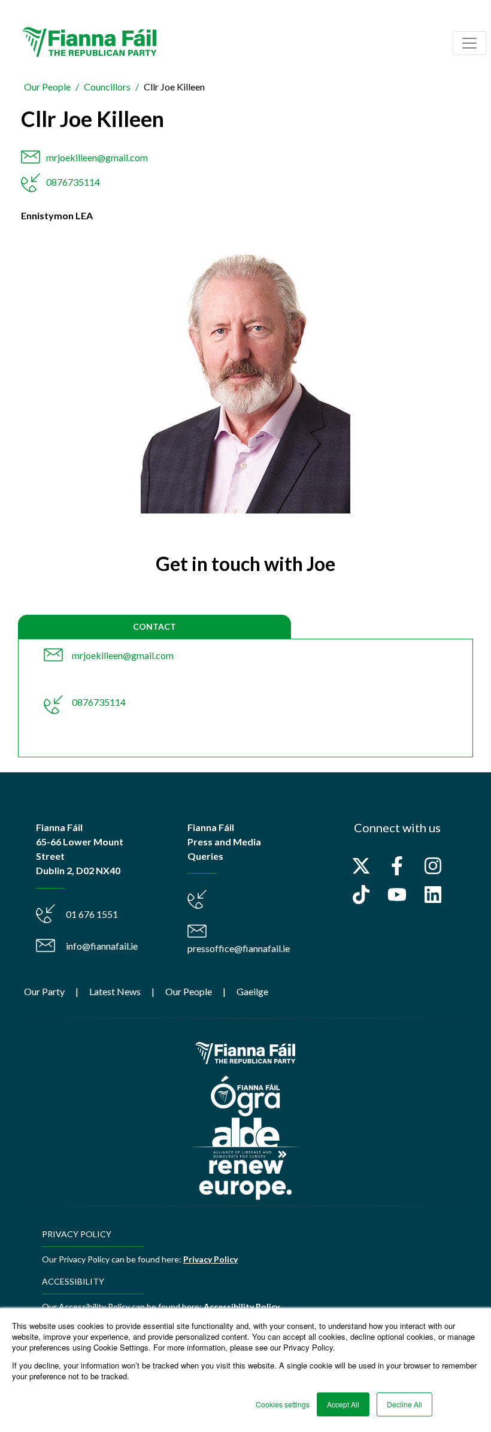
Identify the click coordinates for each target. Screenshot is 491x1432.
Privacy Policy (210, 1259)
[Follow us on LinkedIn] (433, 894)
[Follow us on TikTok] (361, 894)
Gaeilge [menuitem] (252, 991)
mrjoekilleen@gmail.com (97, 157)
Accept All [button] (343, 1404)
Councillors (107, 86)
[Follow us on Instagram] (433, 865)
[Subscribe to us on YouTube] (397, 894)
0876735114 (73, 182)
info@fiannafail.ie (102, 945)
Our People (47, 86)
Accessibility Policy (242, 1306)
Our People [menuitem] (188, 991)
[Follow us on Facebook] (397, 865)
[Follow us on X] (361, 865)
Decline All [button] (404, 1404)
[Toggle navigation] (469, 43)
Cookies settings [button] (283, 1404)
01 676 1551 (92, 914)
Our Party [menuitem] (44, 991)
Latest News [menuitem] (115, 991)
